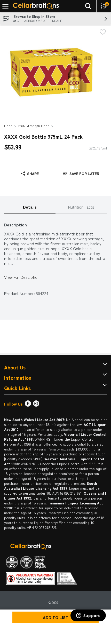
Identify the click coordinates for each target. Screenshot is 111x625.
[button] (88, 6)
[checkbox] (103, 32)
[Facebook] (28, 405)
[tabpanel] (55, 256)
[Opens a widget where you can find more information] (88, 616)
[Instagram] (36, 405)
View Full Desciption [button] (21, 277)
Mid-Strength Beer (33, 125)
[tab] (30, 207)
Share (33, 173)
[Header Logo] (35, 6)
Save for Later (84, 173)
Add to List (55, 617)
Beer (8, 125)
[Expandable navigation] (5, 6)
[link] (81, 173)
